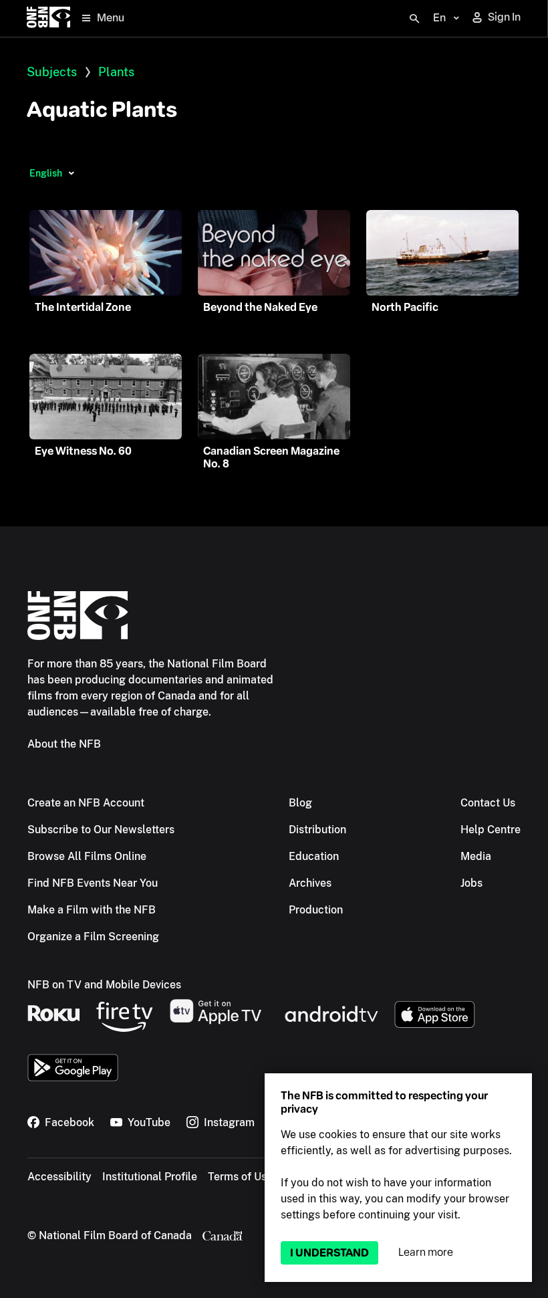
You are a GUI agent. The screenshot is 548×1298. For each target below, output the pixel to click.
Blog (300, 802)
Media (475, 856)
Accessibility (59, 1176)
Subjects (52, 72)
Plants (116, 72)
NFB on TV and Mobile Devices (104, 984)
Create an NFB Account (85, 802)
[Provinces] (71, 173)
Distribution (317, 829)
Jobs (471, 883)
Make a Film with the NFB (91, 909)
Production (316, 909)
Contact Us (487, 802)
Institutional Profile (149, 1176)
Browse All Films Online (86, 856)
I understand (329, 1253)
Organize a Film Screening (93, 936)
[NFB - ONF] (48, 18)
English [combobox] (45, 173)
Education (314, 856)
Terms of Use (240, 1176)
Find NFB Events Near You (92, 883)
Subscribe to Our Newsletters (100, 829)
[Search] (414, 19)
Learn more (425, 1252)
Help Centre (490, 829)
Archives (310, 883)
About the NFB (64, 744)
